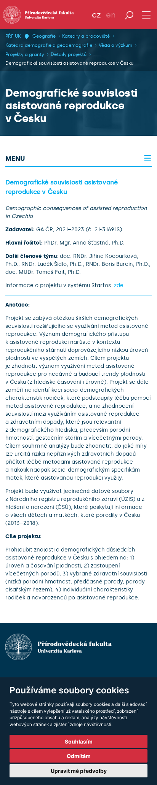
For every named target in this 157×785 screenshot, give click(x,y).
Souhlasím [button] (79, 741)
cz (96, 15)
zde (118, 285)
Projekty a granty (24, 54)
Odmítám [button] (79, 756)
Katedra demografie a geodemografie (48, 45)
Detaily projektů (69, 54)
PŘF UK (13, 36)
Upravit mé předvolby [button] (79, 771)
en (111, 15)
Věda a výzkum (115, 45)
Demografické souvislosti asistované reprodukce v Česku (69, 63)
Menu (15, 158)
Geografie (44, 36)
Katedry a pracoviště (86, 36)
